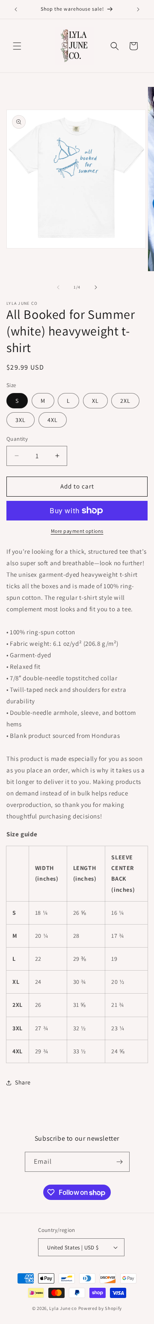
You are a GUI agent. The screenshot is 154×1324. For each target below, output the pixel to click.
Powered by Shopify (100, 1308)
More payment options (77, 531)
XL (95, 401)
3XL (20, 420)
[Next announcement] (138, 9)
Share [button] (23, 1082)
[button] (17, 46)
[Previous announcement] (15, 9)
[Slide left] (58, 287)
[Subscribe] (119, 1162)
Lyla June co (63, 1308)
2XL (125, 401)
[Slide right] (95, 287)
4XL (52, 420)
